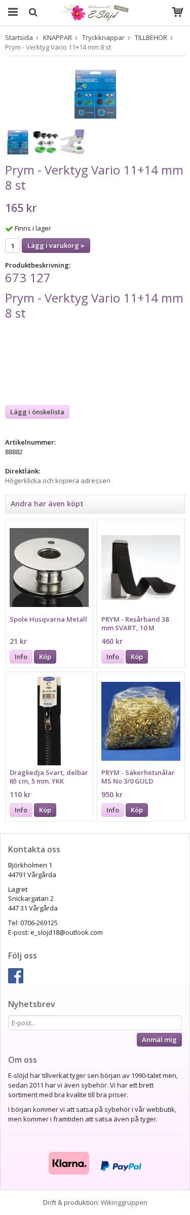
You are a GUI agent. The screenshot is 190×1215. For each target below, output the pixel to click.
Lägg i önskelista (37, 411)
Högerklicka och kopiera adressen (57, 480)
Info (21, 656)
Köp (45, 656)
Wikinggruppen (124, 1202)
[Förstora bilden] (95, 93)
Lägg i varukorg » (56, 245)
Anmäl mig (159, 1039)
